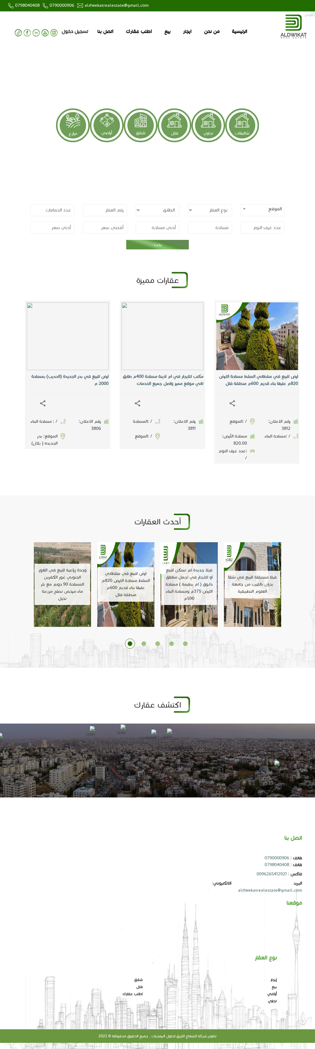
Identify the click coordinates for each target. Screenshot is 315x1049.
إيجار (273, 979)
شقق (141, 132)
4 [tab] (171, 643)
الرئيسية (239, 31)
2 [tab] (144, 643)
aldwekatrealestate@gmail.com (117, 5)
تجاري (208, 133)
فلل (174, 133)
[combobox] (262, 210)
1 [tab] (130, 643)
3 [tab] (157, 643)
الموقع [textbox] (275, 209)
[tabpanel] (157, 209)
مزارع (73, 133)
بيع (167, 31)
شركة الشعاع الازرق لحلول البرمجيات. (178, 1036)
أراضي (106, 132)
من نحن (212, 31)
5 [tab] (185, 643)
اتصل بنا (106, 31)
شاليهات (242, 133)
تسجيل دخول (75, 31)
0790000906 (62, 5)
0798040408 (27, 5)
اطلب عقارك (139, 31)
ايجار (187, 31)
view (172, 336)
